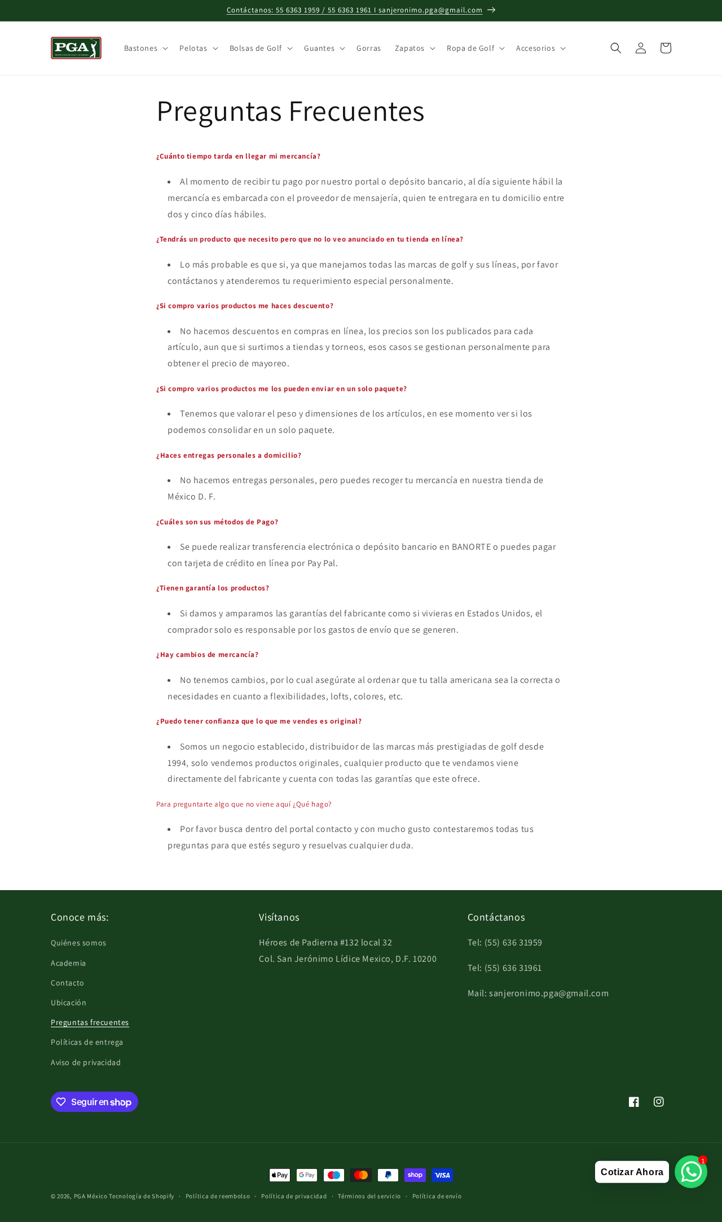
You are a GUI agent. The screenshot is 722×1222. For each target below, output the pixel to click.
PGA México (91, 1196)
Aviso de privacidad (86, 1062)
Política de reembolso (218, 1196)
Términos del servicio (369, 1196)
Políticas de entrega (87, 1042)
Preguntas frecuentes (90, 1022)
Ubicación (68, 1002)
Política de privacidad (294, 1196)
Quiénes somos (79, 943)
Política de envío (437, 1196)
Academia (68, 963)
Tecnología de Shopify (141, 1196)
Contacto (68, 983)
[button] (145, 48)
